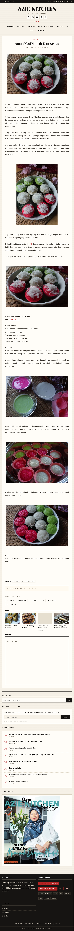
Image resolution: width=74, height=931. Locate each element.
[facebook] (28, 17)
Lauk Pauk (20, 26)
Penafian (57, 924)
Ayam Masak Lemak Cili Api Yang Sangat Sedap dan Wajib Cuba (31, 755)
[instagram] (32, 17)
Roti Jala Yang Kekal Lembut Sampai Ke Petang (26, 741)
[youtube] (37, 17)
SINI (30, 244)
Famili (32, 30)
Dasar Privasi (48, 924)
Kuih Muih (51, 26)
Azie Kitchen (37, 8)
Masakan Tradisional (28, 581)
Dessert (60, 26)
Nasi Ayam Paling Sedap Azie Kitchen (22, 748)
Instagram (5, 912)
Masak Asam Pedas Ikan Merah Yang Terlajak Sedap (28, 775)
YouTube (5, 916)
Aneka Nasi (31, 26)
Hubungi (41, 30)
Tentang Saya (29, 924)
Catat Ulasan (44, 47)
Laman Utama (10, 26)
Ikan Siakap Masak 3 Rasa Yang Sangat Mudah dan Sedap (29, 735)
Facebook (5, 909)
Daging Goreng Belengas (18, 781)
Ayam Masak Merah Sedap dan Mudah (23, 761)
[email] (45, 17)
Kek (67, 26)
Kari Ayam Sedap (15, 768)
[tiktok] (41, 17)
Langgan (65, 717)
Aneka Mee (41, 26)
